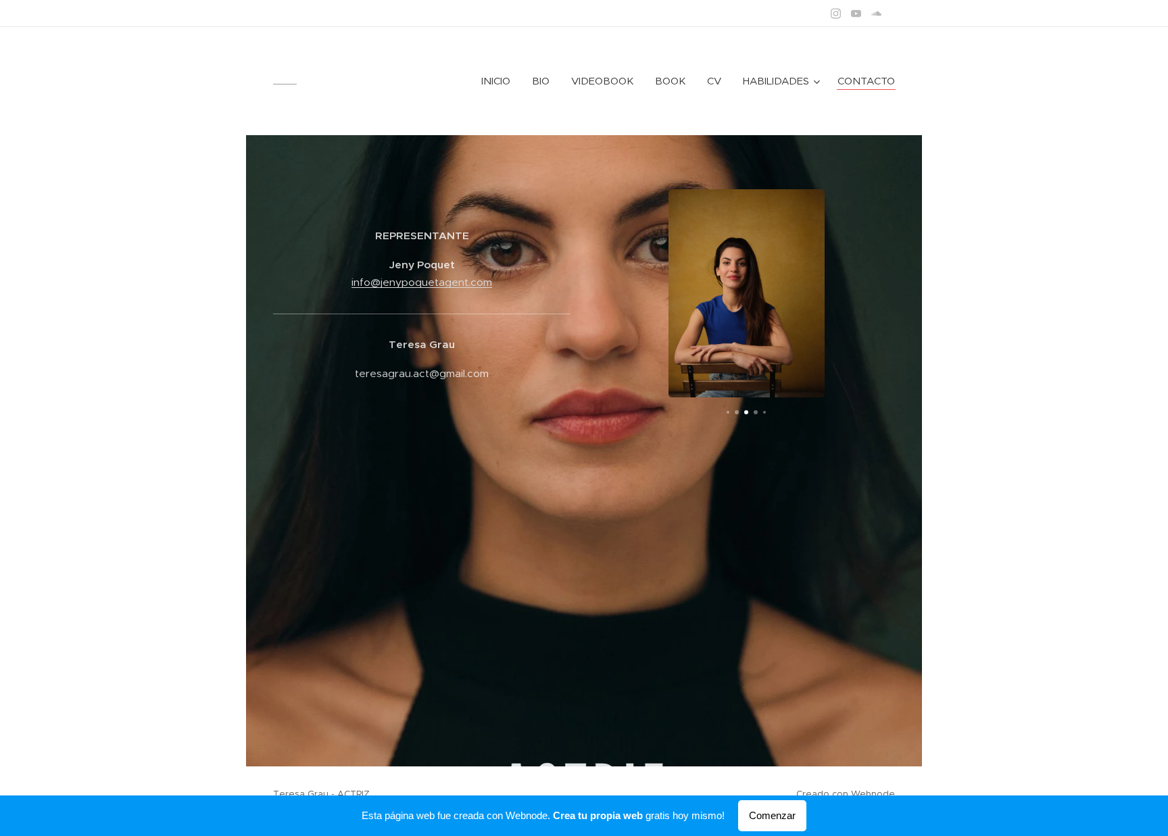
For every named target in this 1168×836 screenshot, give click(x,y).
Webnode (873, 794)
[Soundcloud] (876, 13)
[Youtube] (856, 13)
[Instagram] (835, 13)
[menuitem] (499, 81)
